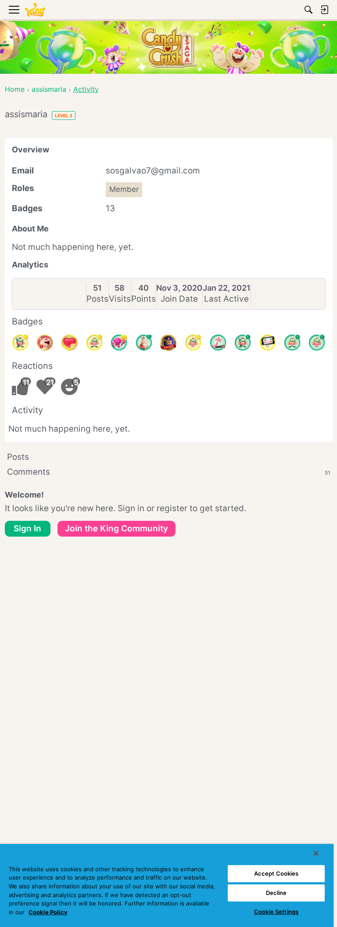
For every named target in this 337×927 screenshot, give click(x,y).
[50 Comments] (20, 342)
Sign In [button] (27, 528)
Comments (168, 472)
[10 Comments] (193, 342)
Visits (120, 299)
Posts (97, 299)
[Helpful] (119, 342)
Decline (276, 892)
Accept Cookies (276, 873)
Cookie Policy (48, 912)
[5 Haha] (44, 342)
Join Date (179, 299)
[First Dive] (316, 342)
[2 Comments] (292, 342)
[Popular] (144, 342)
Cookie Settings (276, 911)
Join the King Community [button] (116, 528)
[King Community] (35, 10)
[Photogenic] (267, 342)
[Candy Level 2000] (168, 342)
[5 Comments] (242, 342)
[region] (166, 885)
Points (143, 299)
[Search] (308, 9)
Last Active (226, 299)
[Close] (316, 853)
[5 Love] (69, 342)
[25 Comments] (94, 342)
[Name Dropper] (218, 342)
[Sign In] (324, 9)
